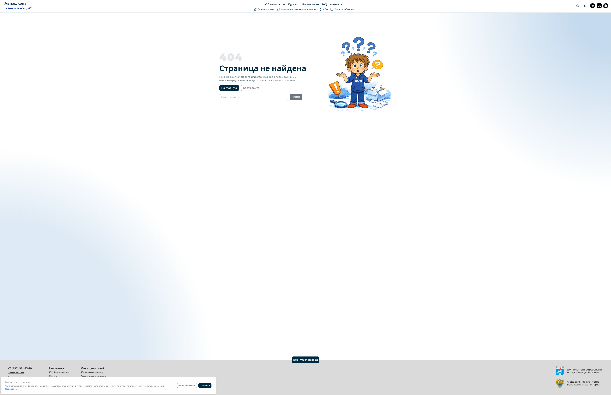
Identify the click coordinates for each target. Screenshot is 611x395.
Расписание (310, 4)
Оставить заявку (92, 372)
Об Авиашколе (275, 4)
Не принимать (187, 385)
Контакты (335, 4)
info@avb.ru (16, 372)
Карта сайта (251, 87)
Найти (296, 96)
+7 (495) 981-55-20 (20, 368)
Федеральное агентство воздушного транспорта (583, 383)
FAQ (324, 4)
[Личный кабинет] (585, 6)
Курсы (53, 376)
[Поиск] (577, 6)
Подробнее (11, 389)
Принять (205, 385)
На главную (229, 87)
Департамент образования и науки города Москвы (585, 371)
